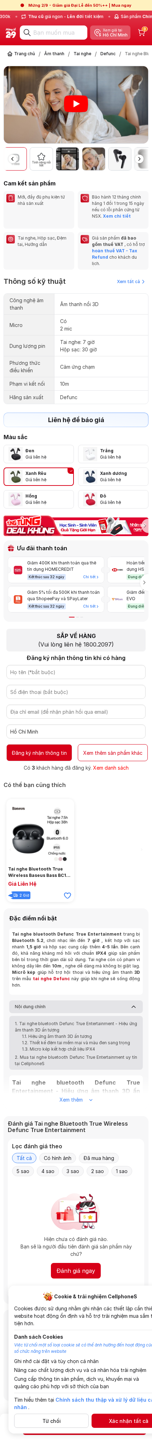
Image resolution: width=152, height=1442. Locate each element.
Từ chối (51, 1421)
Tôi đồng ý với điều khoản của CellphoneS (70, 764)
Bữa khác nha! (104, 778)
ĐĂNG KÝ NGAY (48, 778)
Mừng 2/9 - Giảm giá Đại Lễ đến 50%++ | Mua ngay (79, 5)
